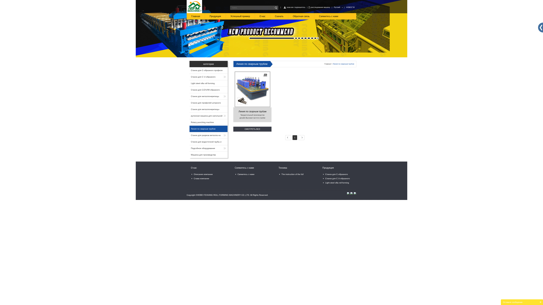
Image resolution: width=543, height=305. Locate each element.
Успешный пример (240, 16)
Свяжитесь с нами (328, 16)
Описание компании (203, 174)
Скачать (279, 16)
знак (288, 7)
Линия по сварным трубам (252, 111)
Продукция (215, 16)
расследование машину (320, 7)
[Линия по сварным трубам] (252, 89)
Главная (195, 16)
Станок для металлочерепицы (205, 96)
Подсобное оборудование (203, 148)
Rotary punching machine (202, 122)
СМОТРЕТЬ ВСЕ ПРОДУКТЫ (252, 130)
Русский (337, 7)
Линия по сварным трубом (203, 129)
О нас (262, 16)
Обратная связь (301, 16)
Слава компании (201, 178)
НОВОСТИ (350, 7)
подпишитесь (299, 7)
